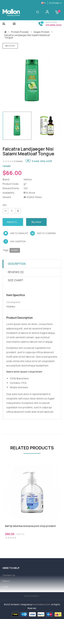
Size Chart (15, 280)
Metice (28, 179)
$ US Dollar (54, 3)
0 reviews (18, 161)
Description (17, 264)
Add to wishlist (19, 233)
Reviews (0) (16, 272)
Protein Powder (20, 32)
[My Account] (47, 12)
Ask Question (18, 241)
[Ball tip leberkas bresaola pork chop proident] (32, 492)
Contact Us (9, 575)
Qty (4, 205)
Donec (14, 250)
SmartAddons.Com (41, 604)
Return (6, 580)
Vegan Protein (41, 32)
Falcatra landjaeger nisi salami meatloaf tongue (27, 36)
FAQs (5, 586)
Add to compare (46, 233)
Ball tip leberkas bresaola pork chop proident (30, 526)
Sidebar (11, 46)
